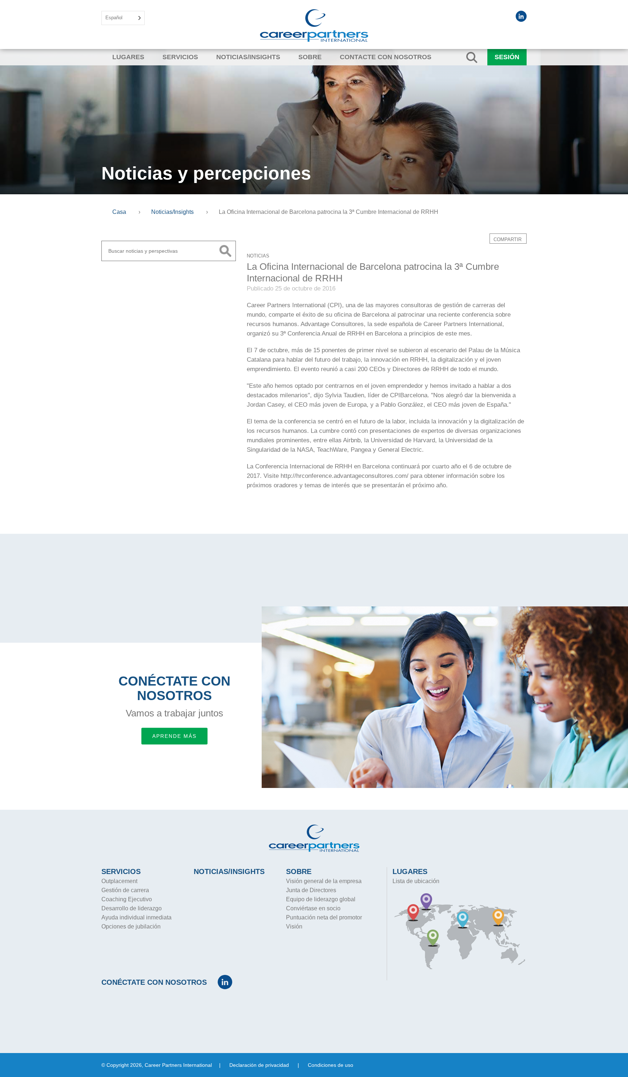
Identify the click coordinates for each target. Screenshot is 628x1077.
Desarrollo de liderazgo (131, 908)
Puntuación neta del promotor (324, 917)
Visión (294, 926)
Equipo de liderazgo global (320, 899)
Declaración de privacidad (259, 1065)
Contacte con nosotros (385, 57)
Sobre (310, 57)
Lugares (128, 57)
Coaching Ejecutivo (126, 899)
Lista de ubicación (415, 881)
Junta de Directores (311, 890)
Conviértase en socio (313, 908)
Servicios (180, 57)
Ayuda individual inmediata (136, 917)
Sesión (507, 57)
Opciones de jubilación (131, 926)
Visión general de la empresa (324, 881)
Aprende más (174, 736)
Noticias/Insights (248, 57)
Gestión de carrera (125, 890)
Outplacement (119, 881)
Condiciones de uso (330, 1065)
